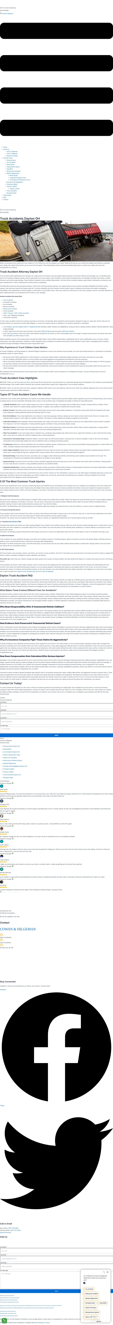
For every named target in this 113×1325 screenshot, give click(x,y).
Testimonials (7, 195)
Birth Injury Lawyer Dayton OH (7, 1295)
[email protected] (5, 1232)
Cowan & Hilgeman (47, 571)
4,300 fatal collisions (67, 331)
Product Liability (12, 186)
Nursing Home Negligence (15, 182)
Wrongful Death (11, 193)
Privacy (47, 1322)
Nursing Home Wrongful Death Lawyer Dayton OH (30, 1305)
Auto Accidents (8, 300)
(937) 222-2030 (15, 1230)
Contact (5, 199)
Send (56, 735)
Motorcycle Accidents (13, 171)
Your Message (4, 725)
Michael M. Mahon (12, 156)
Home (5, 147)
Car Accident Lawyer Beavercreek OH (9, 1315)
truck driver (26, 382)
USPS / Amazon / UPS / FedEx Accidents (16, 313)
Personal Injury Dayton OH (11, 746)
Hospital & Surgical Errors (18, 178)
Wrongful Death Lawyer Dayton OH (8, 1313)
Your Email (3, 710)
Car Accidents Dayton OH (11, 752)
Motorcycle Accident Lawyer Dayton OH (9, 1305)
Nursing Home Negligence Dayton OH (15, 766)
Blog (4, 197)
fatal (27, 335)
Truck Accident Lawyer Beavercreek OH (52, 1305)
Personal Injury (11, 160)
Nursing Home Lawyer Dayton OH (8, 1311)
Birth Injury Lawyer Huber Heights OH (8, 1299)
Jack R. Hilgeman (12, 151)
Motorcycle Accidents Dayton (12, 760)
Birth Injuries (14, 175)
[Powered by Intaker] (98, 1321)
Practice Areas (7, 158)
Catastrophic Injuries (13, 167)
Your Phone (3, 717)
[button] (56, 80)
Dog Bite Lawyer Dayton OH (6, 1307)
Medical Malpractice (13, 173)
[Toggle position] (104, 1272)
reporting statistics (13, 333)
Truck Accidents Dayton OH (12, 774)
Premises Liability (12, 184)
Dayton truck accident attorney (28, 571)
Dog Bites (10, 169)
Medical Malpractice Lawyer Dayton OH (22, 1307)
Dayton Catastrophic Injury (11, 755)
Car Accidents (11, 162)
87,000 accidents (46, 331)
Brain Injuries (11, 164)
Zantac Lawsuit (14, 188)
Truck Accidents (12, 191)
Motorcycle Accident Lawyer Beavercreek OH (43, 1307)
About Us (6, 149)
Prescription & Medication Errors (20, 180)
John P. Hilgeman (12, 153)
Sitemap (41, 1322)
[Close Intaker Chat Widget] (107, 1272)
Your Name (3, 702)
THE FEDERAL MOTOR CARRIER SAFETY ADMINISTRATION (21, 327)
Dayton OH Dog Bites (10, 757)
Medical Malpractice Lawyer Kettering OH (9, 1297)
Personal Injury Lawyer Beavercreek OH (9, 1302)
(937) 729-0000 (13, 1228)
